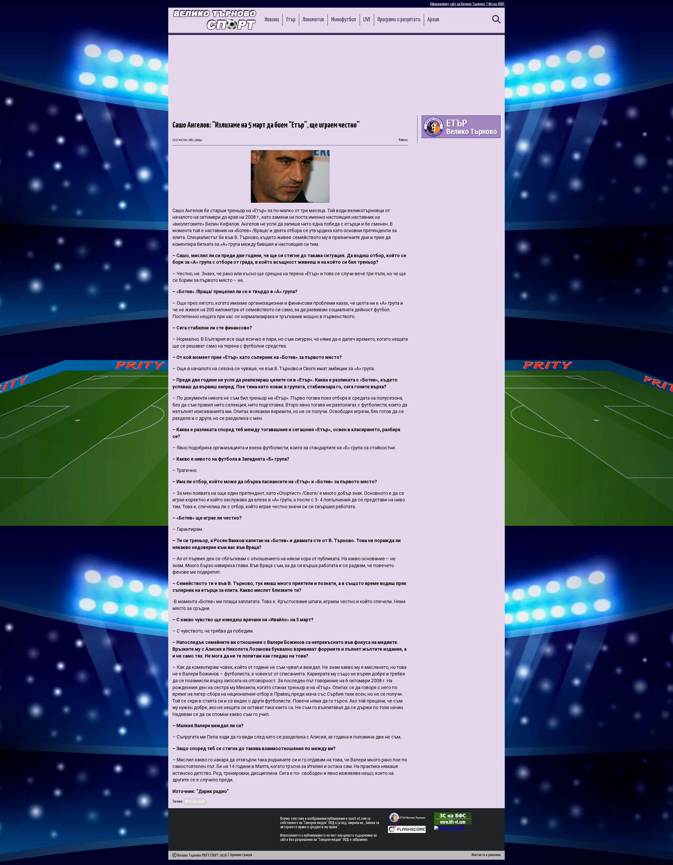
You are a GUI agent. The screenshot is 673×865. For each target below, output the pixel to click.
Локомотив (313, 19)
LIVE (366, 19)
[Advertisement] (336, 74)
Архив (433, 19)
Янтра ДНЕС (496, 4)
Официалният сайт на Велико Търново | (459, 4)
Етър (290, 19)
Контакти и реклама (486, 855)
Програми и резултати (399, 19)
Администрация (241, 855)
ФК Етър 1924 (195, 801)
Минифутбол (343, 19)
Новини (272, 19)
